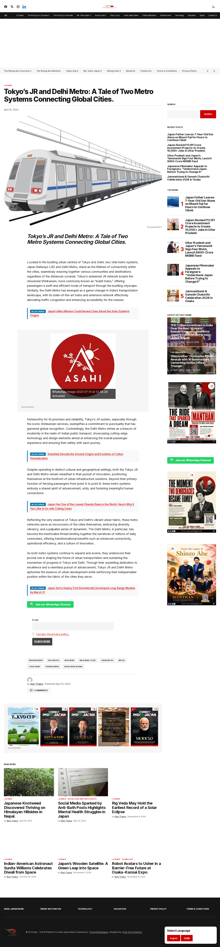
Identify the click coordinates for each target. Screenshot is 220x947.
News (174, 321)
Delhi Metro (53, 660)
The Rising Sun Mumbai (48, 71)
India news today (88, 660)
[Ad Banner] (83, 726)
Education (120, 909)
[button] (213, 7)
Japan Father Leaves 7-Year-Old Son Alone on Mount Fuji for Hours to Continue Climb (190, 137)
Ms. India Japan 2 (93, 71)
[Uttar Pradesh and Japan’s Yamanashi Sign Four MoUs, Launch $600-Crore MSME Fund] (173, 247)
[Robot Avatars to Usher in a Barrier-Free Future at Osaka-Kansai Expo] (137, 842)
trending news (52, 666)
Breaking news (36, 660)
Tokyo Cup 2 (72, 71)
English (173, 938)
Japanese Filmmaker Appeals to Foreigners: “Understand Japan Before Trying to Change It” (187, 169)
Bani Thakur (179, 342)
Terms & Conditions (167, 71)
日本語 (187, 938)
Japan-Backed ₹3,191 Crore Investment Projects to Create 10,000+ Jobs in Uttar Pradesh (186, 148)
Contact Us (145, 71)
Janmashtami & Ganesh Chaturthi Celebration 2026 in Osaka (188, 178)
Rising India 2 (114, 71)
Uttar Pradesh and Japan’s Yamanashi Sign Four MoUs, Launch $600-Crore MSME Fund (189, 158)
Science (8, 85)
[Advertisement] (110, 43)
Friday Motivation (50, 909)
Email (35, 620)
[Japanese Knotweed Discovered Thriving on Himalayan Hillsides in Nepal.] (29, 782)
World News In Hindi (73, 666)
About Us (130, 71)
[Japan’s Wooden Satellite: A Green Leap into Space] (83, 842)
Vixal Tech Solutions (132, 932)
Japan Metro (107, 660)
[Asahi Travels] (83, 366)
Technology (127, 859)
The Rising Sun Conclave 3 (17, 71)
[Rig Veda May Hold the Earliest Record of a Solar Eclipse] (137, 782)
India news (69, 660)
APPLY (191, 440)
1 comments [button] (41, 690)
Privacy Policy (158, 909)
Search (171, 104)
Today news (34, 666)
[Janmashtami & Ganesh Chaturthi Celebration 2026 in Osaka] (173, 295)
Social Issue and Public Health (82, 799)
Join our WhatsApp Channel (52, 604)
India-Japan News (14, 909)
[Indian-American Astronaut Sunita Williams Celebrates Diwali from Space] (29, 842)
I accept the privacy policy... (53, 634)
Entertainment (179, 352)
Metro (122, 660)
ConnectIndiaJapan (98, 932)
